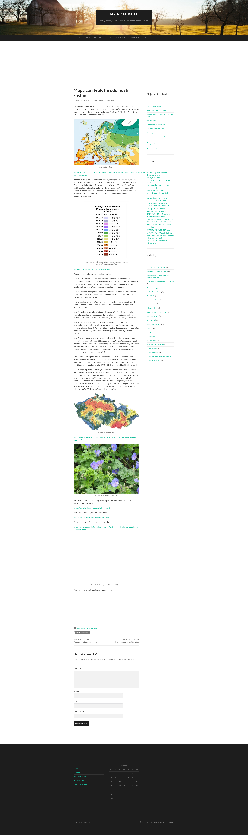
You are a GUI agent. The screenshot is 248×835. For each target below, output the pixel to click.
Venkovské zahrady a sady (155, 344)
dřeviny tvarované (153, 178)
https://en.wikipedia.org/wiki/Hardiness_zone (92, 269)
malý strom (169, 201)
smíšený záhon (165, 221)
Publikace (97, 38)
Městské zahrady (152, 308)
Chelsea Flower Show (154, 292)
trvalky (150, 227)
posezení (164, 211)
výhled (149, 238)
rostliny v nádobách (163, 219)
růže (172, 219)
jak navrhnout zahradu (159, 185)
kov (148, 198)
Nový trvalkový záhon (154, 106)
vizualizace (165, 232)
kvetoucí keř (156, 198)
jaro (157, 188)
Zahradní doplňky (152, 352)
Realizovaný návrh (153, 316)
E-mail (76, 701)
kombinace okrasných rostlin (157, 194)
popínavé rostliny (153, 211)
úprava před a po (152, 240)
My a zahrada (124, 14)
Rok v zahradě (151, 320)
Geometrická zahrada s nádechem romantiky (158, 138)
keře (167, 190)
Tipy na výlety (151, 336)
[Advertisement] (124, 64)
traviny (169, 224)
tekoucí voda (157, 224)
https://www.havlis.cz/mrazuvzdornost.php (91, 517)
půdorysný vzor (151, 219)
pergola (151, 208)
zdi (157, 238)
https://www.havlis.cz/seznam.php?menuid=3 (92, 508)
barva (149, 172)
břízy (154, 173)
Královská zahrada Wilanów (156, 128)
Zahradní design (152, 348)
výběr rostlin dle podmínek (165, 235)
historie (149, 183)
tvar (156, 232)
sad (148, 221)
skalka (156, 221)
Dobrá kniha (151, 296)
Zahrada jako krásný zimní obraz (157, 133)
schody (151, 221)
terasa (164, 224)
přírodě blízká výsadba (156, 216)
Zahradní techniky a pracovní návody (159, 357)
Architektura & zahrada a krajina (157, 271)
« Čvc (111, 798)
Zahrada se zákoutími (139, 38)
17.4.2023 (77, 100)
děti (160, 175)
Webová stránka (80, 711)
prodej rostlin (167, 214)
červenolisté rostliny (163, 240)
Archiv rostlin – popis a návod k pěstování (160, 281)
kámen (165, 198)
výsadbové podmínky (82, 632)
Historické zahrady (153, 300)
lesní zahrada (151, 201)
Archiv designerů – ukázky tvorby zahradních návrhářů (158, 276)
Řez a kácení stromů (82, 38)
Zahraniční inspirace (153, 361)
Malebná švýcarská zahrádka (156, 110)
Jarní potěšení (151, 120)
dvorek (157, 175)
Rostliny (149, 328)
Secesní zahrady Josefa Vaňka (156, 124)
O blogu (108, 38)
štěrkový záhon (152, 243)
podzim (162, 208)
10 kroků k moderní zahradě (156, 267)
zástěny (161, 238)
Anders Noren (159, 822)
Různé (149, 332)
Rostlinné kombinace (154, 324)
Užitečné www (121, 38)
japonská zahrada (151, 188)
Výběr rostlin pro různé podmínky (87, 628)
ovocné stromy (160, 205)
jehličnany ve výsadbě (156, 190)
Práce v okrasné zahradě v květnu (127, 641)
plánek (158, 208)
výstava (153, 238)
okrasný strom (162, 203)
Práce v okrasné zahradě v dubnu (85, 641)
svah (149, 224)
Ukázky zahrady (152, 340)
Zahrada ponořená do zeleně (156, 149)
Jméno (77, 691)
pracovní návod (155, 213)
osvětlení (150, 206)
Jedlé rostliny (151, 304)
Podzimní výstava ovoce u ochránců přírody (158, 144)
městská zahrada (152, 203)
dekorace (150, 175)
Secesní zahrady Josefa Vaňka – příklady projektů (160, 115)
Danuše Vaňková (90, 100)
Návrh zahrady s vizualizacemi (157, 312)
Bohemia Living (152, 288)
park (168, 206)
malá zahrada (161, 201)
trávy (150, 232)
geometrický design (158, 180)
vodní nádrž (152, 235)
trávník (169, 230)
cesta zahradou (162, 173)
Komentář (78, 668)
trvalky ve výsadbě (157, 229)
